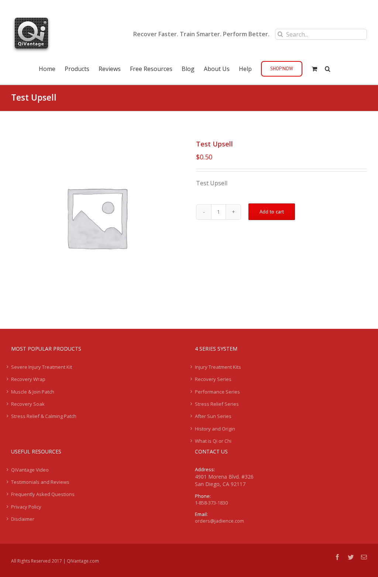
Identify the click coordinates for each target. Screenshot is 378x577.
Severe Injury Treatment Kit (41, 367)
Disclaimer (22, 519)
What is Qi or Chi (213, 441)
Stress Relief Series (217, 404)
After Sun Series (213, 416)
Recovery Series (213, 379)
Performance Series (217, 391)
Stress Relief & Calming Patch (43, 416)
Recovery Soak (28, 404)
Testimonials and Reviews (40, 482)
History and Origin (215, 428)
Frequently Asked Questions (43, 494)
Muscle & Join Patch (32, 391)
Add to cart (272, 211)
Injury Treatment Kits (218, 367)
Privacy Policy (26, 506)
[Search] (327, 68)
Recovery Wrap (28, 379)
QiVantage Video (30, 469)
